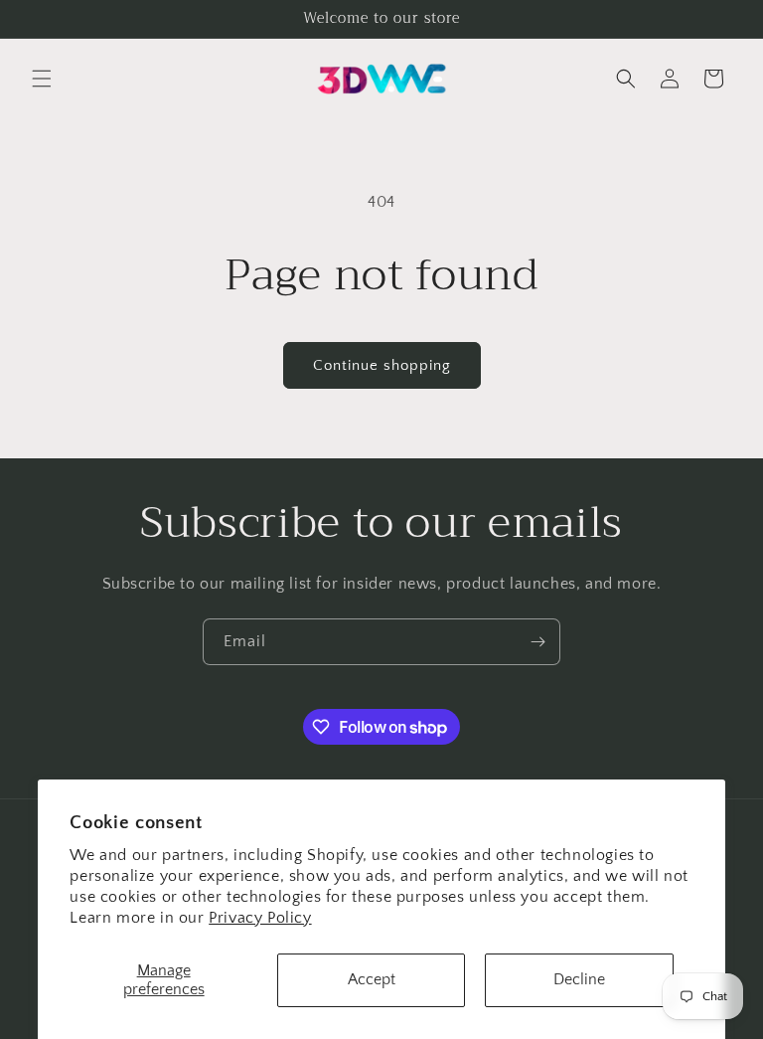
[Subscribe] (537, 641)
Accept (371, 979)
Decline (579, 979)
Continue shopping (382, 365)
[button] (42, 78)
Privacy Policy (260, 918)
